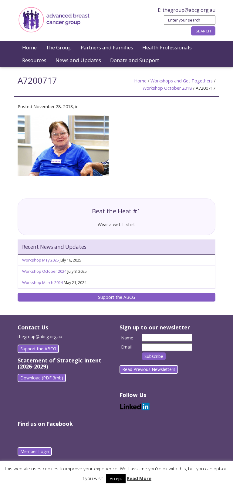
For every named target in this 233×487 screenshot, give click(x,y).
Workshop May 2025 (40, 260)
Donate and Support (134, 60)
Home (29, 47)
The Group (59, 47)
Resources (34, 60)
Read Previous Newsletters (148, 369)
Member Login (34, 451)
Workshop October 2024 (44, 271)
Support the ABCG (116, 297)
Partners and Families (107, 47)
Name (127, 338)
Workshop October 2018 (167, 88)
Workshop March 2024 (42, 282)
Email (126, 347)
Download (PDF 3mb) (41, 378)
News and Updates (78, 60)
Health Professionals (167, 47)
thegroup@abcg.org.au (189, 10)
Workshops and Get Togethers (181, 81)
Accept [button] (116, 478)
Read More (139, 478)
